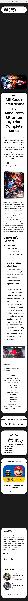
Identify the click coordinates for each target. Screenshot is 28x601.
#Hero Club (7, 380)
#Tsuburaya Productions (13, 387)
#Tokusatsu (8, 378)
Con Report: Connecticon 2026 (17, 584)
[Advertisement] (14, 27)
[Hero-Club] (9, 10)
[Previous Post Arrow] (11, 434)
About (4, 564)
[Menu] (24, 9)
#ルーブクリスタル (8, 406)
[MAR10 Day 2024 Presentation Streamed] (14, 473)
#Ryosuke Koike (13, 385)
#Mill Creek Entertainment (12, 384)
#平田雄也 (13, 408)
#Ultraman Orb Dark (13, 392)
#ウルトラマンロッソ (13, 404)
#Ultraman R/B (13, 394)
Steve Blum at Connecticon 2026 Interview (17, 575)
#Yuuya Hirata (13, 399)
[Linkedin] (14, 424)
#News (14, 95)
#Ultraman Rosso (13, 396)
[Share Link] (22, 424)
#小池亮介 (6, 408)
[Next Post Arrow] (16, 434)
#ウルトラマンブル (13, 403)
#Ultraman (17, 378)
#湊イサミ (20, 408)
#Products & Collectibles (12, 377)
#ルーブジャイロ (18, 406)
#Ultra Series (7, 389)
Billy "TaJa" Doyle (16, 163)
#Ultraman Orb (13, 390)
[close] (26, 2)
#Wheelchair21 (13, 397)
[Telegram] (18, 424)
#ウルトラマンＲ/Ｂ (13, 401)
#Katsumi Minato (13, 382)
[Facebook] (6, 424)
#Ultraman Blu (18, 389)
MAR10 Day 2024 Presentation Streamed (14, 486)
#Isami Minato (17, 380)
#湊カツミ (13, 410)
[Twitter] (10, 424)
